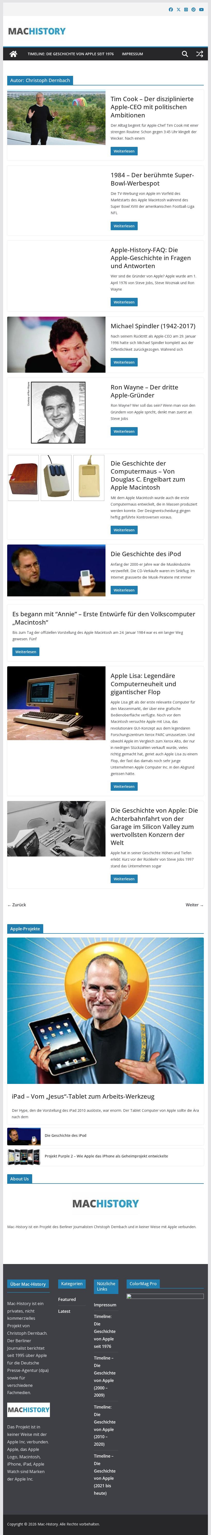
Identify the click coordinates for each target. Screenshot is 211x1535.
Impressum (132, 53)
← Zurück (16, 905)
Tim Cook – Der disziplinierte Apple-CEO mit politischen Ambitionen (152, 106)
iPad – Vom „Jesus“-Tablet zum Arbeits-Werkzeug (83, 1096)
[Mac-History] (13, 54)
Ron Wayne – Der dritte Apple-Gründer (144, 391)
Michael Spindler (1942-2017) (153, 326)
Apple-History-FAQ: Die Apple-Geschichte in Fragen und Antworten (151, 257)
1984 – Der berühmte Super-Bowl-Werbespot (152, 179)
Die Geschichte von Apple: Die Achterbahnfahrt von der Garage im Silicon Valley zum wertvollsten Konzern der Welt (154, 826)
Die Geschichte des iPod (146, 553)
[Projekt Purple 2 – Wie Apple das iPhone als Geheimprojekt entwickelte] (24, 1157)
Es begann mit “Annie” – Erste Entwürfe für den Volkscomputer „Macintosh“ (103, 618)
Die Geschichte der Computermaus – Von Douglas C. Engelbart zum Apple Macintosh (148, 475)
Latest (64, 1311)
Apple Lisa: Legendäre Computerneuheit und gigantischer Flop (143, 683)
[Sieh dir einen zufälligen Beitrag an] (200, 54)
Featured (67, 1299)
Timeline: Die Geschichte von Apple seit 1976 (71, 53)
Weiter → (195, 905)
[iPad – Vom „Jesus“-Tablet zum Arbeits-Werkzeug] (105, 1011)
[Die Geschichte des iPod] (24, 1136)
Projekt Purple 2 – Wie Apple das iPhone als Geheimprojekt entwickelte (106, 1156)
